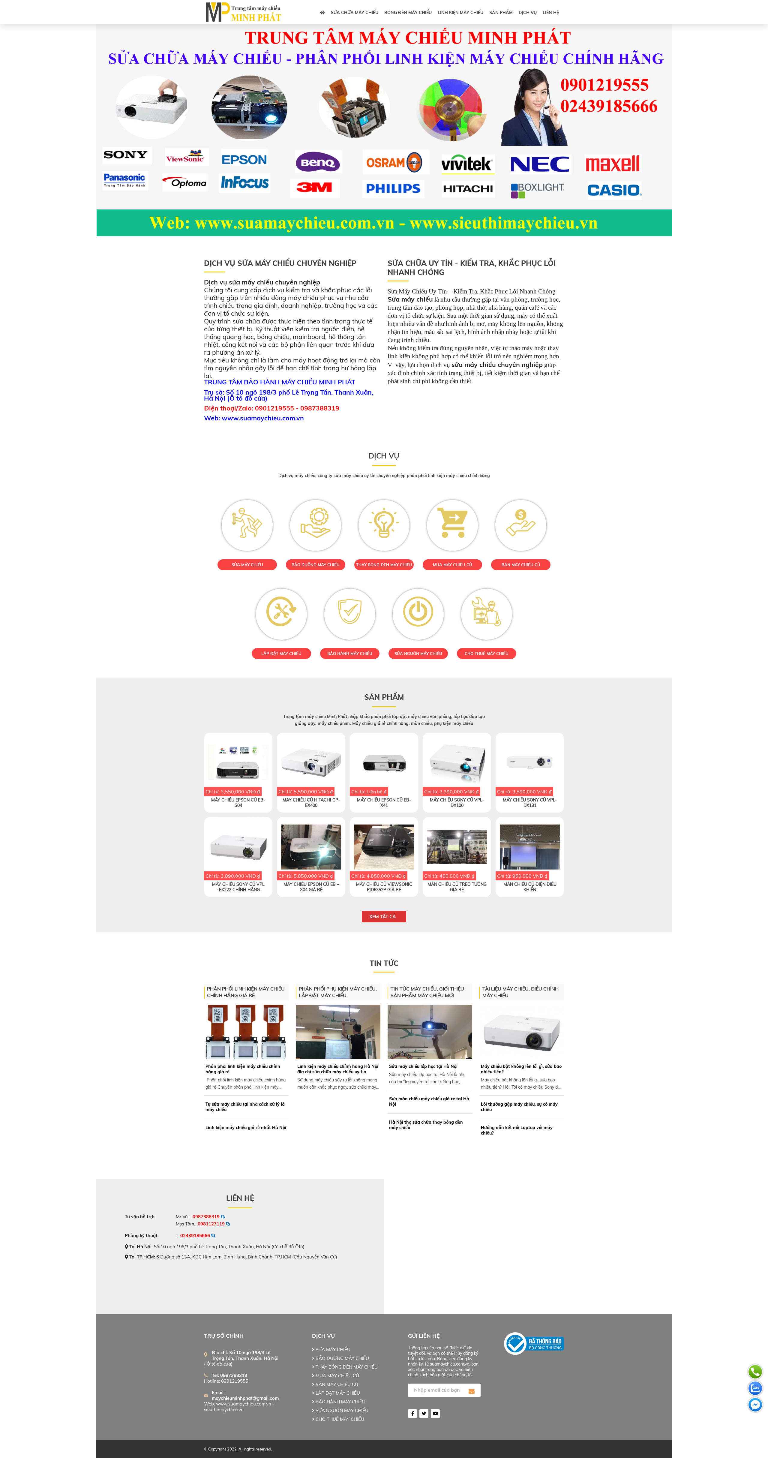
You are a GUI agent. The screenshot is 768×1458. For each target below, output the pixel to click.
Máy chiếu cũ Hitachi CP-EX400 (311, 802)
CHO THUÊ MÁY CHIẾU (486, 653)
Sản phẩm (501, 12)
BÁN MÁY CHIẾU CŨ (521, 564)
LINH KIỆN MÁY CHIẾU (460, 12)
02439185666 (195, 1235)
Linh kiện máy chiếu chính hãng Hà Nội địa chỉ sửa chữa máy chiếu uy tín (337, 1069)
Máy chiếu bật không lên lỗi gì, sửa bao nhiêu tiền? (521, 1069)
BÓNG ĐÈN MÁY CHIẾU (408, 12)
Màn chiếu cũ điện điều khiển (529, 887)
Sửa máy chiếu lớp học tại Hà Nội (423, 1066)
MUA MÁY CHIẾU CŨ (452, 564)
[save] (472, 1392)
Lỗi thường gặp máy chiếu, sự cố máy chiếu (519, 1107)
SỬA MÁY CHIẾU (247, 564)
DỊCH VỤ (528, 12)
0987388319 (206, 1216)
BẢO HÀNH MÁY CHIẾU (349, 653)
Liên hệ (551, 12)
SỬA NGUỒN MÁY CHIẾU (418, 653)
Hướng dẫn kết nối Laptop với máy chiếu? (517, 1130)
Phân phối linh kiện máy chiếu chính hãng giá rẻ (243, 1069)
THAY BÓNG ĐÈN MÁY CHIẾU (384, 564)
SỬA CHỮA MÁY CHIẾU (354, 12)
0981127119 (211, 1224)
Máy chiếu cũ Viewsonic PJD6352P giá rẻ (384, 887)
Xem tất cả (382, 916)
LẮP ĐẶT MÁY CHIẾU (281, 653)
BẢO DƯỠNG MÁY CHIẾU (316, 564)
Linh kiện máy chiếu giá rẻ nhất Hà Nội (246, 1127)
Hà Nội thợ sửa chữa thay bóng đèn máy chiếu (426, 1125)
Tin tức (384, 963)
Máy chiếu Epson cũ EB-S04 (238, 802)
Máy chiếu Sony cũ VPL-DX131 (530, 802)
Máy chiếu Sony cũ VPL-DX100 (457, 802)
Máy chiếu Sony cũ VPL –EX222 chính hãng (238, 887)
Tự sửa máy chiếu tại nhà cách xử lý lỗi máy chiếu (246, 1107)
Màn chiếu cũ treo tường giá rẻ (457, 887)
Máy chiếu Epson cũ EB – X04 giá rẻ (311, 887)
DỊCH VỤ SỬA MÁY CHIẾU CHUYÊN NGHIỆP (280, 263)
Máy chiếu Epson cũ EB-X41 (384, 802)
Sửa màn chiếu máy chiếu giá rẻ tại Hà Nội (429, 1101)
